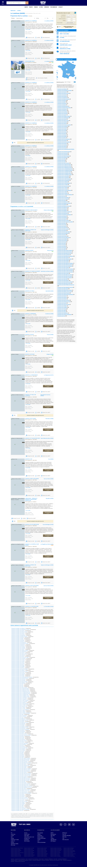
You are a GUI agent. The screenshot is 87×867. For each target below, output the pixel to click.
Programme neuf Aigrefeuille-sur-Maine (64, 90)
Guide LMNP (26, 835)
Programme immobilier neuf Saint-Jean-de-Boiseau (20, 771)
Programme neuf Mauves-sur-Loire (63, 206)
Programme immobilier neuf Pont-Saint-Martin (19, 743)
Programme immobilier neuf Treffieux (18, 802)
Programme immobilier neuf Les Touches (18, 716)
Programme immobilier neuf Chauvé (17, 652)
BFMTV (52, 832)
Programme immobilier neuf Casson (17, 649)
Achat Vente (13, 834)
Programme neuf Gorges (61, 147)
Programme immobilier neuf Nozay (17, 736)
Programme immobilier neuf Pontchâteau (18, 744)
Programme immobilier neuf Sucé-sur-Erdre (19, 797)
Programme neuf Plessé (61, 230)
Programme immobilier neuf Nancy (29, 856)
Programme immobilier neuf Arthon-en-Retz (19, 631)
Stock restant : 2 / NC (29, 513)
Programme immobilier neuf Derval (17, 664)
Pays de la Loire (37, 13)
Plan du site (13, 845)
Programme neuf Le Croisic (62, 188)
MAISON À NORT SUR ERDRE (32, 478)
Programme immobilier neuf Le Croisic (18, 708)
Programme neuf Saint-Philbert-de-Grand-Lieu (65, 284)
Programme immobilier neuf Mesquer (18, 724)
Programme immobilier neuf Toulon (55, 851)
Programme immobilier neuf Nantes (17, 732)
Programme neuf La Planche (62, 181)
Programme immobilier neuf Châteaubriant (19, 651)
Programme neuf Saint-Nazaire (63, 280)
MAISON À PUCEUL (29, 334)
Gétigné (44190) (50, 354)
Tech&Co (52, 838)
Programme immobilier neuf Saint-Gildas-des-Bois (20, 765)
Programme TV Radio (15, 839)
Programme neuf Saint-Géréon (63, 257)
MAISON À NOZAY (29, 250)
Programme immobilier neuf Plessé (17, 742)
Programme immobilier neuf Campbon (18, 646)
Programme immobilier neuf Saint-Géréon (18, 764)
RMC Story (64, 836)
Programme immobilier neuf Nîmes (42, 850)
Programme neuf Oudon (61, 226)
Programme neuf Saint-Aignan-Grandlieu (64, 250)
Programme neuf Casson (61, 114)
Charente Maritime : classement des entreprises (19, 860)
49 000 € (30, 501)
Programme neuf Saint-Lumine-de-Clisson (65, 270)
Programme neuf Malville (61, 204)
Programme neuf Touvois (61, 303)
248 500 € (31, 525)
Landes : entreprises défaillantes (35, 860)
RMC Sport (53, 835)
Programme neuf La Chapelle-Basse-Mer (64, 168)
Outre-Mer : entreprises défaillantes (60, 859)
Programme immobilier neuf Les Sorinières (19, 715)
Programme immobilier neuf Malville (17, 721)
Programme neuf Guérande (62, 154)
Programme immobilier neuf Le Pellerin (18, 711)
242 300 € (31, 147)
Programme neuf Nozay (61, 223)
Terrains (36, 7)
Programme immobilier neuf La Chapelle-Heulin (20, 694)
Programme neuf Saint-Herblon (63, 261)
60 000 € (30, 62)
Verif (63, 838)
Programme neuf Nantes (61, 218)
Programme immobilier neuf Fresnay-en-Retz (19, 671)
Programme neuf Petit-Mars (62, 227)
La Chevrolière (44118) (48, 606)
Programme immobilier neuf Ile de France (69, 850)
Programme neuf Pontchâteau (62, 233)
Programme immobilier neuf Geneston (18, 673)
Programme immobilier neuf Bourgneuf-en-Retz (19, 643)
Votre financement (46, 37)
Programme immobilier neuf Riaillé (17, 754)
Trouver (69, 22)
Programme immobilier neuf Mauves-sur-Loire (19, 722)
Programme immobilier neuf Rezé (17, 753)
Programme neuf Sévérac (62, 298)
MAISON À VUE (28, 459)
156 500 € (31, 586)
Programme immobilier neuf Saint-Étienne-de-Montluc (21, 762)
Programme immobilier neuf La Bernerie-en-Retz (20, 689)
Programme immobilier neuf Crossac (18, 663)
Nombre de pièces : (62, 18)
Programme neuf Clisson (61, 123)
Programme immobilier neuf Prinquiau (18, 750)
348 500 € (31, 546)
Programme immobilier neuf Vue (17, 810)
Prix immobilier (53, 7)
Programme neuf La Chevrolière (63, 176)
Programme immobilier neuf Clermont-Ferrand (17, 852)
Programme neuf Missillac (62, 210)
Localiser (38, 37)
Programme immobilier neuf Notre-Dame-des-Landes (21, 735)
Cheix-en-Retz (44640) (48, 210)
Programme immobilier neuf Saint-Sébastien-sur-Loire (21, 787)
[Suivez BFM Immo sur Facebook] (66, 824)
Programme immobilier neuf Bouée (17, 641)
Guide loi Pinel (26, 834)
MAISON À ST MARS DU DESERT (32, 271)
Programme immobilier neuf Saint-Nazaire (19, 782)
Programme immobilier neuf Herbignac (18, 682)
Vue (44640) (50, 459)
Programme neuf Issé (61, 160)
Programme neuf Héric (61, 158)
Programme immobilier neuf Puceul (17, 751)
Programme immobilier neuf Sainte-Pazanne (19, 791)
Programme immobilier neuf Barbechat (18, 635)
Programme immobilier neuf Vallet (17, 805)
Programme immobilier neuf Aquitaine (55, 856)
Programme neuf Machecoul (62, 201)
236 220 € (31, 22)
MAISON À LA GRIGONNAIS (31, 375)
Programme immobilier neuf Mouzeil (17, 730)
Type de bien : (63, 16)
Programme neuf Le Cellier (62, 187)
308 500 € (31, 232)
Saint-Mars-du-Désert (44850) (47, 271)
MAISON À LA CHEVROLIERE (31, 606)
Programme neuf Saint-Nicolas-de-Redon (64, 281)
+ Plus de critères (59, 22)
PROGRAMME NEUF (29, 61)
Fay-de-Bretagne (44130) (48, 524)
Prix (47, 18)
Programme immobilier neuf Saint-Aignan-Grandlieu (20, 758)
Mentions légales (40, 836)
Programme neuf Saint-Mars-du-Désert (64, 277)
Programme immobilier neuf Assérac (17, 633)
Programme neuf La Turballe (62, 184)
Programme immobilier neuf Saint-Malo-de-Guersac (20, 778)
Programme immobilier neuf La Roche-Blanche (19, 703)
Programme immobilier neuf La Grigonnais (19, 699)
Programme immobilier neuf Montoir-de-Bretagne (20, 729)
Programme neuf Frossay (62, 143)
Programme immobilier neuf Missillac (18, 725)
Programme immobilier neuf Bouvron (18, 645)
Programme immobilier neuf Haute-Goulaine (19, 681)
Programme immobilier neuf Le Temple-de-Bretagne (20, 713)
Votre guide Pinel (31, 77)
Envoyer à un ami (30, 37)
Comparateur (26, 839)
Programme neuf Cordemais (62, 126)
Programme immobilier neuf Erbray (17, 667)
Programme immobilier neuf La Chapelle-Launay (20, 695)
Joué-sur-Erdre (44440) (48, 585)
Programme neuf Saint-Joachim (63, 267)
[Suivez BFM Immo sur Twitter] (70, 824)
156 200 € (31, 376)
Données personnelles (41, 838)
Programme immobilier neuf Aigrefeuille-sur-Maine (20, 629)
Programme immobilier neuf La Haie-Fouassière (20, 700)
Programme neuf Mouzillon (62, 217)
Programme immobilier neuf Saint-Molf (18, 781)
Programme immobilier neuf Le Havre (16, 856)
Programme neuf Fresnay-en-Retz (63, 141)
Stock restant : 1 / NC (29, 32)
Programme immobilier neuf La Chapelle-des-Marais (20, 693)
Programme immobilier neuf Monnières (18, 728)
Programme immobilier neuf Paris (41, 852)
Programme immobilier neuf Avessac (18, 634)
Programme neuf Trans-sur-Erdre (63, 304)
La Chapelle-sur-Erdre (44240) (47, 544)
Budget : (64, 20)
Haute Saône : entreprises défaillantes (46, 859)
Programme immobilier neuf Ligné (17, 717)
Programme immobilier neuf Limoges (29, 850)
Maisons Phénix (28, 223)
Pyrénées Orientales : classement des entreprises (51, 860)
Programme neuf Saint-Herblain (63, 260)
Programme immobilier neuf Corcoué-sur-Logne (20, 657)
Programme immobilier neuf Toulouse (55, 852)
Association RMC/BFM (66, 835)
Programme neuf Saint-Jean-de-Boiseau (64, 266)
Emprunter (46, 7)
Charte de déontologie (41, 842)
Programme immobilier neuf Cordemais (18, 658)
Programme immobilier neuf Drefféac (18, 666)
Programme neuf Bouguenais (62, 106)
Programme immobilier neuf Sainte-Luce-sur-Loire (20, 790)
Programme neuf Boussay (62, 109)
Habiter (26, 7)
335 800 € (31, 41)
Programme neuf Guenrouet (62, 153)
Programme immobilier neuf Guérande (18, 680)
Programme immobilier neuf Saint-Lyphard (19, 776)
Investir (31, 7)
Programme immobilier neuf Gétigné (17, 674)
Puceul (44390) (50, 334)
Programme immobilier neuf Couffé (17, 662)
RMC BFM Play (53, 839)
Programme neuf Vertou (61, 311)
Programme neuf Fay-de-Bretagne (63, 139)
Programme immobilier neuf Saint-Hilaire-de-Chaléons (21, 768)
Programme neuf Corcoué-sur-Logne (64, 124)
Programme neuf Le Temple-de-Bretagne (64, 194)
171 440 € (31, 315)
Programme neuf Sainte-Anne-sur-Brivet (64, 290)
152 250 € (31, 335)
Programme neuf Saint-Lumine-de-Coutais (65, 271)
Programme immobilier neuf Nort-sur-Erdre (19, 733)
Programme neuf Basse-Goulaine (63, 99)
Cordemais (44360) (49, 313)
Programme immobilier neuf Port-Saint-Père (19, 747)
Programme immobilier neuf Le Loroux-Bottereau (20, 709)
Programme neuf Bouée (61, 104)
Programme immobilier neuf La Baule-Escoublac (20, 688)
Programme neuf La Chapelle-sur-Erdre (64, 174)
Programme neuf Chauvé (61, 119)
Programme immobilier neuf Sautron (17, 794)
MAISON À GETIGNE (29, 354)
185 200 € (31, 460)
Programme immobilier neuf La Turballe (18, 704)
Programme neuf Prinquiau (62, 240)
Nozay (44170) (50, 250)
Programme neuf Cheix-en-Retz (63, 120)
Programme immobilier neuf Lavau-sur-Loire (19, 706)
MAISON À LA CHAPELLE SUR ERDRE (32, 545)
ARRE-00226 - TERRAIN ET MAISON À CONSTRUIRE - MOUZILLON (31, 499)
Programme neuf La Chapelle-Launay (64, 173)
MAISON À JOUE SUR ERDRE (32, 585)
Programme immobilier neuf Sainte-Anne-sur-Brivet (20, 789)
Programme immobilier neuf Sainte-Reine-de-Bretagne (21, 793)
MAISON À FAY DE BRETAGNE (32, 524)
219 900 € (31, 167)
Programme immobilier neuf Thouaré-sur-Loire (19, 798)
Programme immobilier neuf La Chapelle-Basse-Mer (20, 692)
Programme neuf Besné (61, 100)
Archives (12, 842)
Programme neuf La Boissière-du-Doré (64, 167)
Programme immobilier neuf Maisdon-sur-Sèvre (19, 720)
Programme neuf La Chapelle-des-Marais (64, 170)
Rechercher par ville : (60, 82)
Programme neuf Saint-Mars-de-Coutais (64, 276)
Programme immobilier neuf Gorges (17, 675)
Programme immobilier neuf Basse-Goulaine (19, 636)
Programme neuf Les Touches (62, 198)
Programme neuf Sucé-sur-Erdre (63, 300)
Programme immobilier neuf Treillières (18, 803)
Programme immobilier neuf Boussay (18, 644)
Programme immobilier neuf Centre (68, 849)
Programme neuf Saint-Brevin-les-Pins (64, 253)
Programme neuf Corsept (62, 127)
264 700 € (31, 480)
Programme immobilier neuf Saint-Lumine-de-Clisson (21, 774)
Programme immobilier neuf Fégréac (18, 670)
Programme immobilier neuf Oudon (17, 738)
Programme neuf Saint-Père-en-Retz (64, 283)
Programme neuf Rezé (61, 244)
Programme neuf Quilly (61, 243)
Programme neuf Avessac (62, 96)
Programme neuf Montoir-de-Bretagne (64, 214)
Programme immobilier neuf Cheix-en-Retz (19, 653)
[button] (26, 2)
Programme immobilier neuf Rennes (42, 856)
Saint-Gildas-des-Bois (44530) (47, 438)
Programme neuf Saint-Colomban (63, 254)
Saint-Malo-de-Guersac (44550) (45, 395)
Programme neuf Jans (61, 161)
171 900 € (31, 211)
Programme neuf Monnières (62, 213)
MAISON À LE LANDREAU (31, 20)
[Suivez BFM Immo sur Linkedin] (74, 824)
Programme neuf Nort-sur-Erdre (63, 220)
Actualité (60, 7)
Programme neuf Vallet (61, 310)
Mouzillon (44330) (49, 498)
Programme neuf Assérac (62, 94)
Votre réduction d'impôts (42, 77)
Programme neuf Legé (61, 196)
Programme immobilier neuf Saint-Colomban (19, 761)
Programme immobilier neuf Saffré (17, 757)
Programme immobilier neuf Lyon (28, 851)
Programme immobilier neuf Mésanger (18, 723)
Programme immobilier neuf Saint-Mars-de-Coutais (20, 779)
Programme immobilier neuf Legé (17, 714)
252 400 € (31, 124)
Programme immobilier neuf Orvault (17, 737)
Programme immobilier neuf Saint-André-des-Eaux (20, 759)
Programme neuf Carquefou (62, 113)
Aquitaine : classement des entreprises (18, 859)
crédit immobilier (72, 341)
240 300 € (31, 187)
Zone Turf (64, 834)
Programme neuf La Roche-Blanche (63, 183)
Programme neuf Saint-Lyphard (63, 273)
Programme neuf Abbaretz (62, 89)
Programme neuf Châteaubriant (63, 117)
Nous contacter (40, 832)
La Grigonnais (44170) (48, 375)
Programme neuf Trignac (61, 308)
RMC (52, 836)
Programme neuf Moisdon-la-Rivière (63, 211)
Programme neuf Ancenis (62, 91)
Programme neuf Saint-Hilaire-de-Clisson (64, 264)
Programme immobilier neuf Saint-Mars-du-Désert (20, 780)
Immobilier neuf (27, 838)
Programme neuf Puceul (61, 241)
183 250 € (31, 272)
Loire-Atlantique (29, 13)
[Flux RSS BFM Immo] (62, 824)
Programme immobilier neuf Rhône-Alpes (69, 856)
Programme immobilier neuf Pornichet (18, 746)
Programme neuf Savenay (62, 297)
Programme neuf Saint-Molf (62, 279)
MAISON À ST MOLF (29, 290)
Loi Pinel (41, 7)
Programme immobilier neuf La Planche (18, 702)
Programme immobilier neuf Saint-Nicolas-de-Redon (20, 783)
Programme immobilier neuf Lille (28, 849)
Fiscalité (12, 838)
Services (25, 832)
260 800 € (31, 607)
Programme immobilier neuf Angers (15, 849)
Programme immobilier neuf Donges (17, 665)
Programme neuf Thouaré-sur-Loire (63, 301)
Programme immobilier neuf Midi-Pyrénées (69, 851)
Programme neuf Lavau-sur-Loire (63, 186)
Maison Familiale (28, 33)
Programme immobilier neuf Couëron (18, 660)
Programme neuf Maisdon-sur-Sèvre (64, 203)
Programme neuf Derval (61, 133)
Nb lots (37, 18)
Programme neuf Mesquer (62, 208)
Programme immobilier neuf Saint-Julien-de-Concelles (21, 773)
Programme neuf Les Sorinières (63, 197)
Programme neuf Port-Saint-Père (63, 237)
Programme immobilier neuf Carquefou (18, 648)
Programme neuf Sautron (62, 295)
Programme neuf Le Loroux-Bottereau (64, 190)
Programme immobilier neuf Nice (41, 849)
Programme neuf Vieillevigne (62, 313)
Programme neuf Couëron (62, 129)
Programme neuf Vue (61, 315)
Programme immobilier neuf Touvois (17, 800)
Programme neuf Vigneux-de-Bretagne (64, 314)
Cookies (38, 839)
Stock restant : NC (28, 73)
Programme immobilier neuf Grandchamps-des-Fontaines (21, 677)
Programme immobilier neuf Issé (17, 685)
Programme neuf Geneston (62, 144)
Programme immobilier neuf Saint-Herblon (19, 767)
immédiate (28, 31)
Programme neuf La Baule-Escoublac (64, 164)
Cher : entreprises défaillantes (65, 860)
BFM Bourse (64, 832)
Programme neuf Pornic (61, 234)
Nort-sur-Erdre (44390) (48, 478)
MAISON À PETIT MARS (30, 418)
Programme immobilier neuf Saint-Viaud (18, 788)
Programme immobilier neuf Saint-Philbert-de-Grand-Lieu (21, 786)
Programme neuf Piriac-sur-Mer (63, 228)
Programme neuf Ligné (61, 200)
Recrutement (39, 835)
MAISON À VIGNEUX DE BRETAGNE (30, 230)
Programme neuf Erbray (61, 137)
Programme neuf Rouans (61, 247)
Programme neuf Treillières (62, 307)
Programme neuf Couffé (61, 130)
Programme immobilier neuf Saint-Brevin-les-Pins (20, 760)
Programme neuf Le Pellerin (62, 193)
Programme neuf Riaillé (61, 246)
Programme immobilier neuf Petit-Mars (18, 739)
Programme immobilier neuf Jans (17, 686)
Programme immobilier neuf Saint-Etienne (56, 849)
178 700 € (31, 251)
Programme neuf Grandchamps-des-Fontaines (65, 149)
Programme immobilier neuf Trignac (17, 804)
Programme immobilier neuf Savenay (18, 795)
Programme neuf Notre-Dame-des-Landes (65, 221)
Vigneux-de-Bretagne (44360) (47, 229)
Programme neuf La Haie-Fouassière (64, 178)
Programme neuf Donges (61, 134)
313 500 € (31, 567)
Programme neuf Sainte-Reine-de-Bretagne (65, 294)
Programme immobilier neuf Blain (17, 638)
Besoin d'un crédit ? (31, 79)
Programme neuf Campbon (62, 111)
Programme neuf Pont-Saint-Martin (63, 231)
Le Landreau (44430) (49, 20)
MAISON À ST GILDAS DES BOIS (32, 438)
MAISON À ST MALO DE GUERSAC (30, 395)
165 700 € (31, 292)
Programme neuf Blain (61, 101)
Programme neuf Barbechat (62, 97)
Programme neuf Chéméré (62, 121)
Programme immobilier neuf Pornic (17, 745)
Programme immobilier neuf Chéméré (18, 655)
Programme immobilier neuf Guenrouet (18, 679)
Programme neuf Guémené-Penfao (63, 151)
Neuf (12, 836)
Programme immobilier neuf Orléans (42, 851)
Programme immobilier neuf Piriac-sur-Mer (19, 740)
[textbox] (15, 2)
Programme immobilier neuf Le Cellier (18, 707)
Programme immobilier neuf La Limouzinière (19, 701)
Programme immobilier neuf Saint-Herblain (19, 766)
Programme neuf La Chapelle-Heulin (64, 171)
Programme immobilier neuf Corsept (17, 659)
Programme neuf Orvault (61, 224)
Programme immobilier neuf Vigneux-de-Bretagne (20, 809)
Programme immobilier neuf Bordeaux (16, 850)
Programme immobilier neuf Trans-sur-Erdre (19, 801)
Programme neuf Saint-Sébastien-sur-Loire (65, 287)
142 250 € (31, 439)
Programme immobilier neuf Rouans (17, 755)
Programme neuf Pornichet (62, 236)
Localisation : (63, 15)
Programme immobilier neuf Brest (15, 851)
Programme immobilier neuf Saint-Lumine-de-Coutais (21, 775)
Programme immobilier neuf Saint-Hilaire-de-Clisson (20, 769)
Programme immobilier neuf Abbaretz (18, 628)
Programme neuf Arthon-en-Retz (63, 93)
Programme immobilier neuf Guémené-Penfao (19, 678)
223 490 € (31, 355)
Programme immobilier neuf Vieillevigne (18, 808)
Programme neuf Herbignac (62, 157)
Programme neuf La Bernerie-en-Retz (64, 166)
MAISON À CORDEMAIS (30, 313)
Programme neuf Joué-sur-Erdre (63, 163)
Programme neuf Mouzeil (61, 216)
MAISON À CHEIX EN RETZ (31, 210)
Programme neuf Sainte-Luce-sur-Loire (64, 291)
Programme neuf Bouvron (62, 110)
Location (12, 835)
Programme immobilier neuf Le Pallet (18, 710)
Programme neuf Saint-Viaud (62, 288)
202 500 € (31, 397)
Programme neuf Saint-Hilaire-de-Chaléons (65, 263)
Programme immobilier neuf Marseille (29, 852)
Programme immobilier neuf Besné (17, 637)
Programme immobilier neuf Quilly (17, 752)
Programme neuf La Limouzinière (63, 180)
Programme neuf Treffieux (62, 305)
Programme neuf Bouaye (61, 103)
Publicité (39, 834)
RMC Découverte (65, 839)
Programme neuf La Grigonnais (63, 177)
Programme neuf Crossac (62, 131)
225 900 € (31, 83)
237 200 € (31, 419)
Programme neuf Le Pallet (62, 191)
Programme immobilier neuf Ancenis (17, 630)
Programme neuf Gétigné (62, 146)
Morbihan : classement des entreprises (18, 861)
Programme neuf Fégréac (62, 140)
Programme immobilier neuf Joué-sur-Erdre (19, 687)
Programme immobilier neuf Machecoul (18, 718)
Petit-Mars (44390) (49, 418)
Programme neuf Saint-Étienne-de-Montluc (65, 256)
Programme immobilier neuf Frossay (17, 672)
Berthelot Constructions (29, 514)
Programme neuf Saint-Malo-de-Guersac (64, 274)
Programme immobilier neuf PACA (68, 852)
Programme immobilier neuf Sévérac (18, 796)
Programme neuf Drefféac (62, 136)
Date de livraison (19, 18)
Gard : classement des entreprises (32, 859)
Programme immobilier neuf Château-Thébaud (19, 650)
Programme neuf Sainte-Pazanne (63, 293)
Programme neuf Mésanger (62, 207)
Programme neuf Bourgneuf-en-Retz (64, 107)
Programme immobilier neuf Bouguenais (18, 642)
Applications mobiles (14, 843)
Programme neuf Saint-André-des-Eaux (64, 251)
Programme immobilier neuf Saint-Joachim (19, 772)
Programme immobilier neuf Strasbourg (55, 850)
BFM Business (53, 834)
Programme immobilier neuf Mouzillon (18, 731)
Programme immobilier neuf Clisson (17, 656)
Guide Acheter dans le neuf (29, 836)
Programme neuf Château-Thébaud (63, 116)
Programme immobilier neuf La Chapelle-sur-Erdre (20, 696)
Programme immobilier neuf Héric (17, 684)
